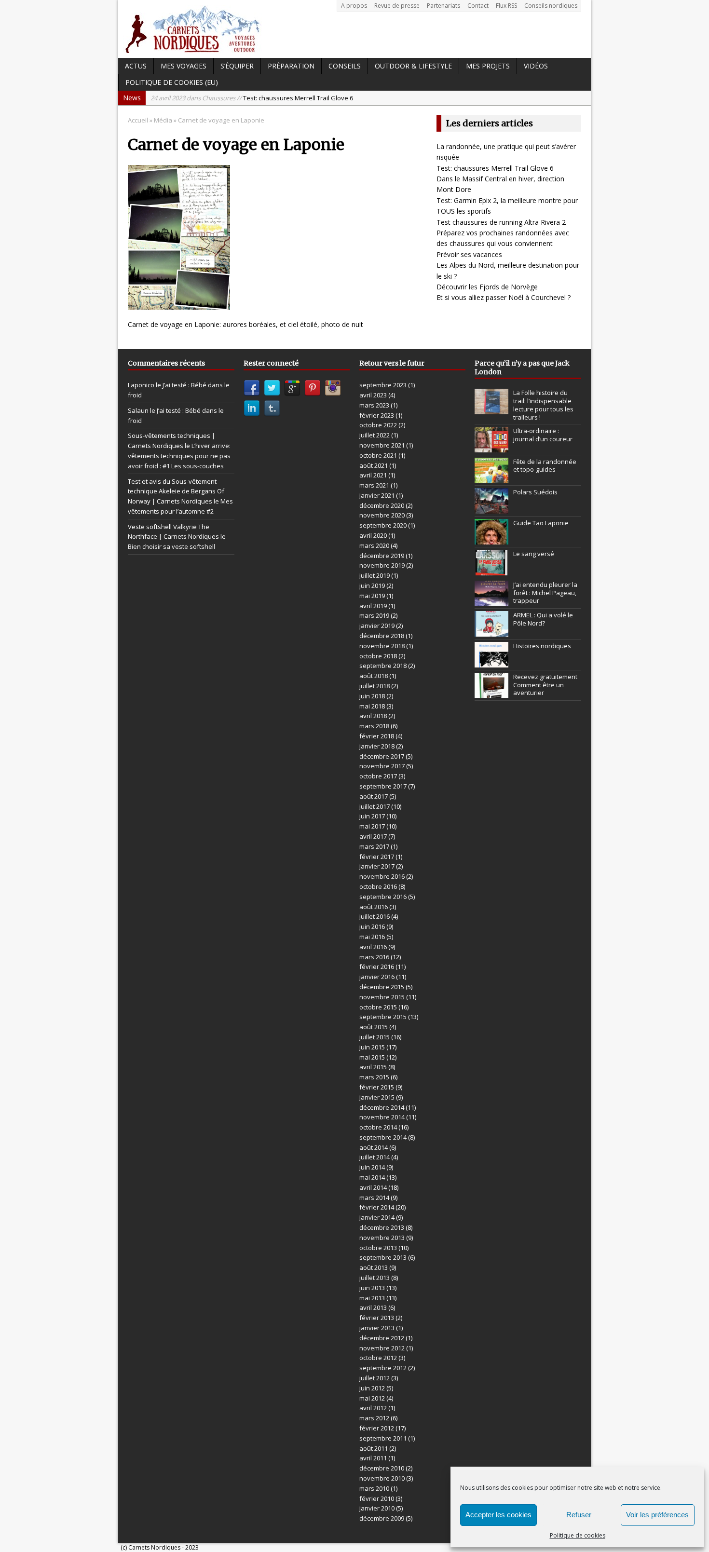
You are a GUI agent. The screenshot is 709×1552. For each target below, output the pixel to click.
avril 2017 (373, 836)
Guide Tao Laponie (541, 522)
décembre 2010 (381, 1468)
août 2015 (373, 1026)
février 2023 (376, 415)
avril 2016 (373, 946)
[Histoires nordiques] (491, 662)
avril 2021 (373, 475)
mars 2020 (374, 545)
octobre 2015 (378, 1007)
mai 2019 (372, 595)
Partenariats (443, 5)
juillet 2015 (374, 1037)
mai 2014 (372, 1177)
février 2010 (376, 1498)
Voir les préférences (657, 1515)
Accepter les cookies (498, 1515)
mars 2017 (374, 846)
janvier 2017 (377, 866)
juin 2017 (372, 816)
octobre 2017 (378, 776)
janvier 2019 (377, 625)
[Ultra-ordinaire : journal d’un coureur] (491, 447)
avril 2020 (373, 535)
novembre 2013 (382, 1237)
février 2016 (376, 966)
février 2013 (376, 1317)
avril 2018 (373, 715)
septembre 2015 (383, 1016)
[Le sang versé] (491, 570)
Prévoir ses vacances (469, 254)
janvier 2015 (377, 1097)
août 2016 (373, 906)
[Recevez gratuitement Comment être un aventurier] (491, 693)
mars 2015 (374, 1077)
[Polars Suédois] (491, 508)
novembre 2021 (382, 445)
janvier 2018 (377, 746)
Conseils (344, 65)
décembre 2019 (381, 555)
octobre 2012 (378, 1357)
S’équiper (237, 65)
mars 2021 (374, 485)
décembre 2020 (381, 505)
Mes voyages (183, 65)
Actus (136, 65)
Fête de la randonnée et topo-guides (544, 465)
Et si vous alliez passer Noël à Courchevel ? (503, 297)
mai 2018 (372, 706)
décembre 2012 (381, 1338)
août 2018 (373, 675)
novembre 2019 (382, 565)
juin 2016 (372, 926)
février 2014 (376, 1207)
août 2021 (373, 465)
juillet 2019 (374, 575)
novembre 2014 (382, 1117)
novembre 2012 (382, 1348)
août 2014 (373, 1147)
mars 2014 (374, 1197)
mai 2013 (372, 1297)
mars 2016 (374, 957)
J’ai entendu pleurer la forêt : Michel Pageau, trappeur (545, 592)
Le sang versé (533, 553)
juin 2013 (372, 1287)
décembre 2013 (381, 1227)
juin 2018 (372, 696)
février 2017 (376, 856)
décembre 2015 (381, 986)
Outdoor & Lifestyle (413, 65)
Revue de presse (397, 5)
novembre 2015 (382, 997)
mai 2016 (372, 936)
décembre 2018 (381, 635)
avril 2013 (373, 1307)
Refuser (578, 1515)
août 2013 (373, 1267)
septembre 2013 (383, 1257)
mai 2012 (372, 1398)
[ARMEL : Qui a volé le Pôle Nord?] (491, 631)
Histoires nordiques (542, 645)
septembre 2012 (383, 1367)
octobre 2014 (378, 1127)
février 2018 (376, 736)
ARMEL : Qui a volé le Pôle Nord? (543, 619)
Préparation (291, 65)
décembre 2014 (381, 1107)
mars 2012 (374, 1418)
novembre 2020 (382, 515)
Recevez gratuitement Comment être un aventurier (545, 684)
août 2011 (373, 1448)
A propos (354, 5)
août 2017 (373, 796)
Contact (478, 5)
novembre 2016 (382, 876)
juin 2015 (372, 1047)
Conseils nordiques (550, 5)
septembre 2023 (383, 385)
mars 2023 (374, 405)
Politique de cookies (577, 1535)
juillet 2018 (374, 685)
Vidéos (536, 65)
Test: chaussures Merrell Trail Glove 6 (495, 168)
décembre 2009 (381, 1518)
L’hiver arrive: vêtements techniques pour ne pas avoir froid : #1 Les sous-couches (179, 455)
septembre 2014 (383, 1137)
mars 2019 (374, 615)
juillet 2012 (374, 1378)
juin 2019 (372, 585)
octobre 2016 (378, 886)
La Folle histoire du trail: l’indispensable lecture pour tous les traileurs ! (543, 405)
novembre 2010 (382, 1478)
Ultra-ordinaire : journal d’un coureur (543, 434)
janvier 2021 (377, 495)
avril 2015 (373, 1066)
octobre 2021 (378, 455)
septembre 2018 (383, 665)
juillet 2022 (374, 435)
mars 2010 (374, 1488)
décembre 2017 (381, 756)
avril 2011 (373, 1458)
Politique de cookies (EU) (171, 82)
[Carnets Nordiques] (354, 29)
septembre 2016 (383, 896)
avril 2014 (373, 1187)
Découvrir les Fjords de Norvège (487, 286)
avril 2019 (373, 605)
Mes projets (488, 65)
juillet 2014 (374, 1157)
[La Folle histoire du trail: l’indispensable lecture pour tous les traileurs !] (491, 409)
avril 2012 (373, 1407)
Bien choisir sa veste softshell (171, 546)
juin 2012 (372, 1388)
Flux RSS (506, 5)
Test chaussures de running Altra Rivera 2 (501, 222)
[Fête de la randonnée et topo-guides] (491, 477)
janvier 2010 (377, 1508)
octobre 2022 (378, 425)
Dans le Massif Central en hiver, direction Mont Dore (281, 98)
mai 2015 (372, 1057)
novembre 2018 (382, 645)
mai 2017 (372, 826)
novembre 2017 (382, 766)
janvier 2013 (377, 1327)
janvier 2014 (377, 1217)
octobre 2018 (378, 656)
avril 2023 (373, 395)
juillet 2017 (374, 806)
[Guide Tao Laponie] (491, 539)
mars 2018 (374, 726)
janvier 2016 (377, 976)
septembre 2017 (383, 786)
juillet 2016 (374, 916)
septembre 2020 (383, 525)
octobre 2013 (378, 1247)
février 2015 (376, 1087)
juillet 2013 (374, 1277)
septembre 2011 (383, 1438)
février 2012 (376, 1428)
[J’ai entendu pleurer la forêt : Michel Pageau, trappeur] (491, 601)
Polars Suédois (535, 492)
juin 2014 (372, 1167)
